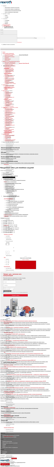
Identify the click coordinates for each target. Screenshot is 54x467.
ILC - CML (7, 261)
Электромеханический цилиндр (8, 89)
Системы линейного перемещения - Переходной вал (10, 125)
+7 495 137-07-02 (8, 26)
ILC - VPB (7, 262)
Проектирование (7, 266)
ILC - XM (7, 264)
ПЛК (4, 257)
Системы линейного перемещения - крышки (9, 118)
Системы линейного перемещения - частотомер (9, 131)
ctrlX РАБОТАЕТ (8, 268)
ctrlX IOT (7, 205)
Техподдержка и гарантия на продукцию (12, 7)
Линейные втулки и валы (9, 70)
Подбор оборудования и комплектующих (12, 9)
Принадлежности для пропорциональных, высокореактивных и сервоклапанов (10, 146)
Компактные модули (8, 92)
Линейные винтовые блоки (9, 69)
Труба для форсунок (8, 132)
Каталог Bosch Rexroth (23, 55)
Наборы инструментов (10, 270)
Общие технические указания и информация (10, 460)
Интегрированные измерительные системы (9, 67)
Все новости (5, 319)
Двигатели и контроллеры (9, 85)
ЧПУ (4, 352)
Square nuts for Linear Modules (25, 258)
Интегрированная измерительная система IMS (10, 419)
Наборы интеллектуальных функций (9, 77)
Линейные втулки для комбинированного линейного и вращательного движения (9, 450)
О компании (7, 20)
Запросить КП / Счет (5, 464)
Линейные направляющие (9, 71)
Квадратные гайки (8, 137)
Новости (6, 23)
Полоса (6, 138)
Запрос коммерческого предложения (11, 12)
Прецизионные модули (9, 101)
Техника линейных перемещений (8, 59)
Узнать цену (18, 268)
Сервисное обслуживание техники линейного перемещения (9, 80)
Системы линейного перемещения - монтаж (9, 120)
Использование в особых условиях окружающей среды (9, 401)
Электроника (6, 164)
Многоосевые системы (9, 75)
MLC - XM (7, 339)
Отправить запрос (15, 295)
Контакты (6, 22)
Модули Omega (7, 95)
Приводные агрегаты (8, 102)
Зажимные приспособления (10, 135)
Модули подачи (7, 96)
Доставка (6, 17)
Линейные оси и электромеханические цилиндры (8, 73)
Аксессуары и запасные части (10, 62)
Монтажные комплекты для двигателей (9, 98)
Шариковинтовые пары (10, 434)
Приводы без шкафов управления (10, 317)
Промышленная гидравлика (9, 54)
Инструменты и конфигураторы (9, 407)
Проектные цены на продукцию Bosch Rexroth (13, 10)
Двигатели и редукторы (8, 234)
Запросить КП (6, 25)
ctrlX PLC (7, 259)
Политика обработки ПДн (24, 292)
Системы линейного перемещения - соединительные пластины (9, 128)
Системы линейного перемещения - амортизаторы (10, 112)
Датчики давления (9, 90)
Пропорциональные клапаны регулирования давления (10, 151)
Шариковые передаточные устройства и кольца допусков (10, 83)
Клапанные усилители (10, 169)
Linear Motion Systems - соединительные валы (9, 109)
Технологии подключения (9, 106)
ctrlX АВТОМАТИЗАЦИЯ (8, 198)
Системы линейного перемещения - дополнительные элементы (9, 115)
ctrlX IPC (7, 207)
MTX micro (8, 359)
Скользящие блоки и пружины (10, 139)
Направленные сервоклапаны (8, 138)
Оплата (6, 15)
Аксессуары (7, 91)
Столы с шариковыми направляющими (8, 104)
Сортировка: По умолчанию (5, 218)
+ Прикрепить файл (7, 291)
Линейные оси (7, 87)
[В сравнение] (9, 242)
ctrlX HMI (7, 204)
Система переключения (9, 110)
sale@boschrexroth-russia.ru (8, 27)
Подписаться (14, 458)
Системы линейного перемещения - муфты (8, 122)
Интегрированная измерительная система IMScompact (10, 424)
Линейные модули (8, 93)
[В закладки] (25, 242)
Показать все (8, 320)
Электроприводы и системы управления (9, 57)
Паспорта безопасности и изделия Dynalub (10, 404)
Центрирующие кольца (9, 140)
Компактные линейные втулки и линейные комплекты (10, 439)
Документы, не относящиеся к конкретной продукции (10, 64)
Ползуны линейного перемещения (8, 100)
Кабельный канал (8, 136)
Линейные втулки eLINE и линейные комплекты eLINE (10, 444)
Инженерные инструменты (8, 410)
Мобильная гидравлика (9, 55)
